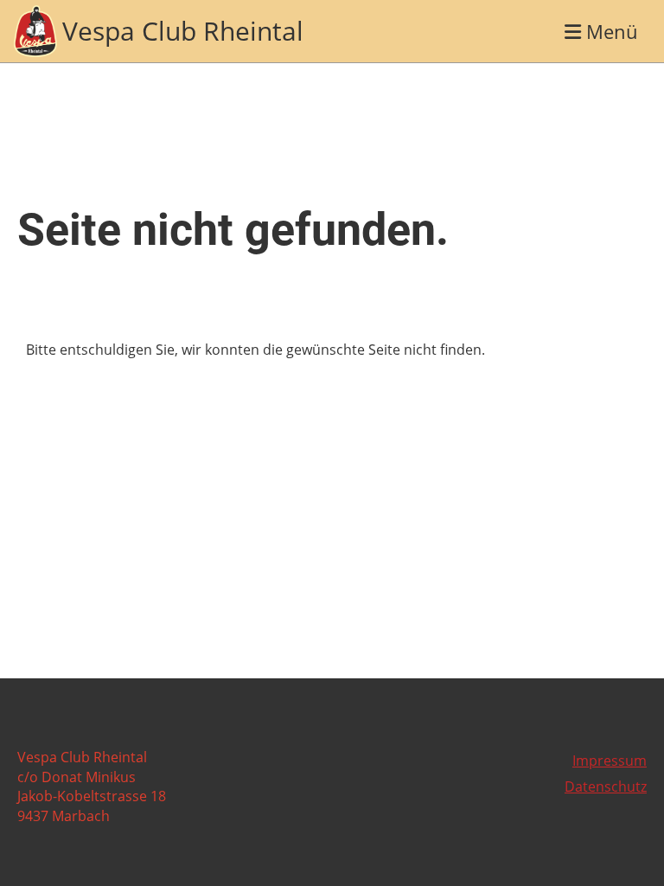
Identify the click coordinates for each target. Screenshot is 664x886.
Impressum (609, 760)
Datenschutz (606, 786)
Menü (609, 31)
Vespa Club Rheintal (182, 30)
